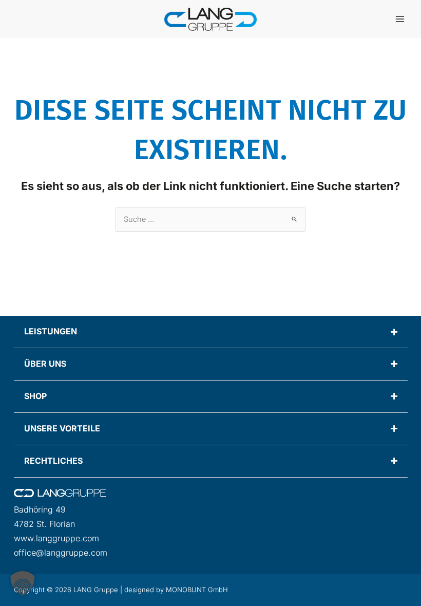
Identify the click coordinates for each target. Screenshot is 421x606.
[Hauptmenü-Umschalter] (400, 19)
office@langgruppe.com (60, 552)
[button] (22, 583)
